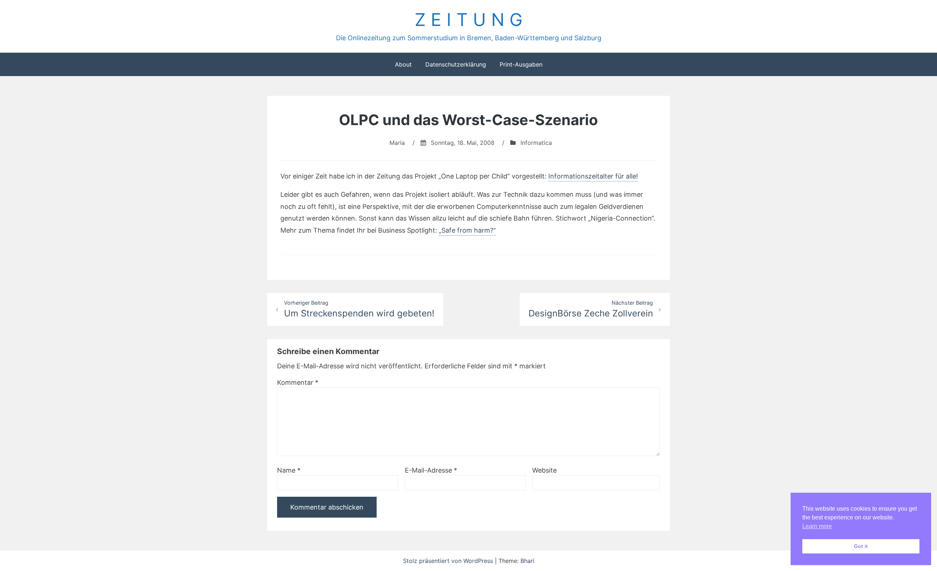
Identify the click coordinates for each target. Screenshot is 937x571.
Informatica (536, 142)
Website (544, 470)
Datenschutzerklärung (455, 64)
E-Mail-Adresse (431, 470)
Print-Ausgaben (521, 64)
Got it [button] (861, 546)
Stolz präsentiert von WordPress (449, 560)
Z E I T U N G (469, 19)
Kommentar (297, 382)
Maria (397, 142)
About (403, 64)
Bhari (527, 560)
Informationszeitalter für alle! (593, 176)
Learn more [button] (817, 526)
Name (288, 470)
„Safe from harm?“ (467, 230)
